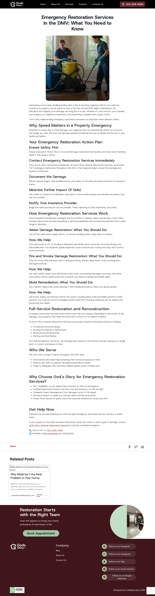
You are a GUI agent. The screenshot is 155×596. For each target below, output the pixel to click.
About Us (55, 4)
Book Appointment (41, 533)
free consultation (51, 433)
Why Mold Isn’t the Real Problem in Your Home (26, 476)
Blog (58, 550)
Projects (83, 4)
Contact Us (97, 4)
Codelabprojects (133, 590)
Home (43, 4)
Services (69, 4)
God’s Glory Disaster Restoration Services (49, 425)
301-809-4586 (55, 430)
